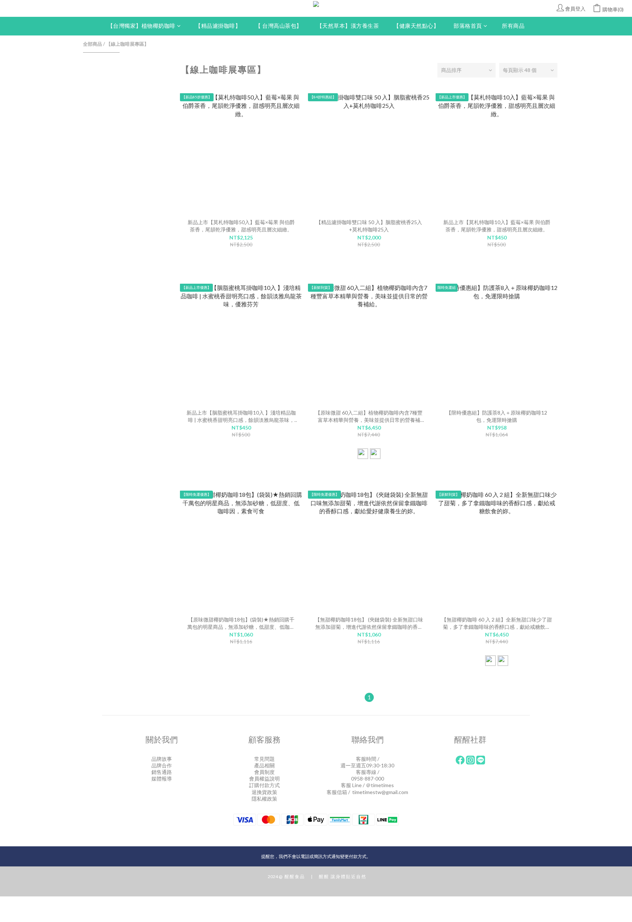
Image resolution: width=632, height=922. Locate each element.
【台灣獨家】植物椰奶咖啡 (142, 25)
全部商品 (92, 44)
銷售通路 (161, 772)
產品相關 (264, 765)
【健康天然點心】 (416, 25)
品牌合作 (161, 765)
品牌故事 (161, 759)
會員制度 (264, 772)
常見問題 (264, 759)
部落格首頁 (468, 25)
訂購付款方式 (264, 785)
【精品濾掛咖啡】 (218, 25)
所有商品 (513, 25)
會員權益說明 (264, 778)
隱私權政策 (264, 799)
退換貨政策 (264, 792)
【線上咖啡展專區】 (127, 44)
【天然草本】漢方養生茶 (348, 25)
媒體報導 (161, 778)
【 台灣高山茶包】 (278, 25)
